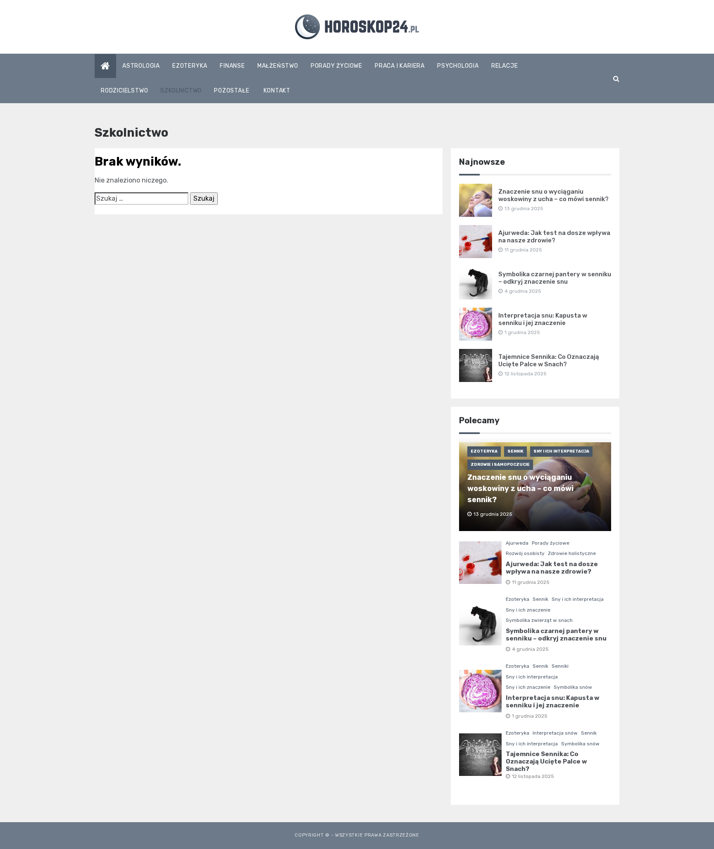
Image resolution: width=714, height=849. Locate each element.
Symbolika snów (573, 687)
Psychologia (458, 65)
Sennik (515, 451)
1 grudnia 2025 (529, 716)
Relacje (504, 65)
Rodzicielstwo (124, 90)
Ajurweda (517, 543)
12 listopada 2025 (533, 776)
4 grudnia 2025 (530, 649)
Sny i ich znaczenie (528, 610)
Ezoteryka (189, 65)
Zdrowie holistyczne (572, 553)
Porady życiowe (336, 65)
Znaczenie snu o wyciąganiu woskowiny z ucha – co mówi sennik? (553, 195)
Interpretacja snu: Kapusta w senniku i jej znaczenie (542, 319)
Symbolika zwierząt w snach (539, 620)
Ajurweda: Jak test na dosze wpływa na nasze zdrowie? (554, 236)
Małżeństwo (277, 65)
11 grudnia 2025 (531, 582)
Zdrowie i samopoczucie (500, 464)
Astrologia (141, 65)
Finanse (232, 65)
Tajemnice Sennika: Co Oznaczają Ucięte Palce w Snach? (548, 360)
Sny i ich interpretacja (561, 451)
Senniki (560, 666)
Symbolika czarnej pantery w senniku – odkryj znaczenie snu (554, 277)
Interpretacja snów (555, 733)
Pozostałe (231, 90)
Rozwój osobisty (525, 553)
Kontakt (277, 90)
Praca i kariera (400, 65)
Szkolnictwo (181, 90)
